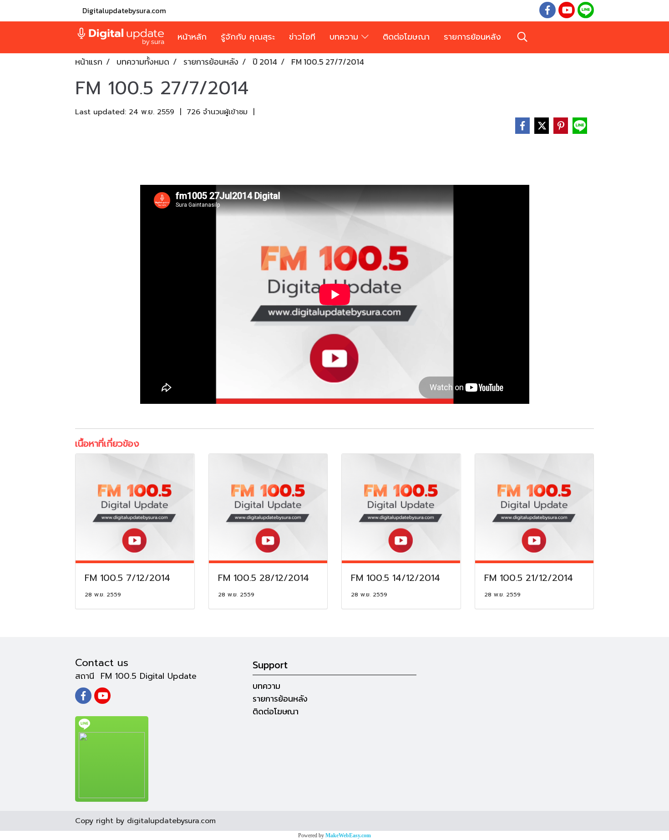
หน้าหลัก (192, 37)
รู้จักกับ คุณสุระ (248, 37)
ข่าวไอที (302, 37)
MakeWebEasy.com (348, 835)
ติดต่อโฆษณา (406, 37)
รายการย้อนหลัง (472, 37)
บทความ (345, 37)
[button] (522, 37)
